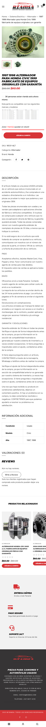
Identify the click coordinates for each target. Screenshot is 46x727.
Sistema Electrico (17, 16)
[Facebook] (16, 160)
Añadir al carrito (11, 566)
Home (4, 16)
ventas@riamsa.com (27, 695)
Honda (11, 154)
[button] (42, 6)
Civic (29, 433)
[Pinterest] (28, 160)
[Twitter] (22, 160)
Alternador (31, 16)
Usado (29, 426)
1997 (29, 440)
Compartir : (7, 160)
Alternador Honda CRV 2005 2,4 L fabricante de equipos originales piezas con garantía (15, 550)
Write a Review (11, 475)
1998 (34, 440)
